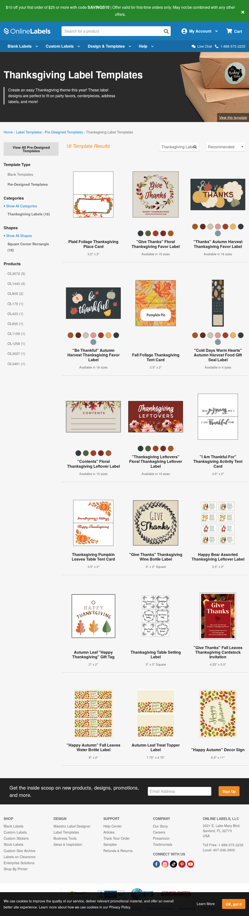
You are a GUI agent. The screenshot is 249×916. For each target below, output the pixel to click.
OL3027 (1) (16, 353)
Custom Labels (60, 46)
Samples (110, 844)
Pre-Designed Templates (64, 132)
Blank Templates (20, 174)
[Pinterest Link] (182, 863)
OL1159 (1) (16, 333)
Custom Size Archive (20, 850)
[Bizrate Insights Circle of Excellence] (152, 888)
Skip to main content (17, 10)
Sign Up (229, 791)
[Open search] (166, 31)
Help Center (112, 826)
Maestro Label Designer (71, 826)
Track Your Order (116, 838)
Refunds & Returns (118, 850)
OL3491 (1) (16, 363)
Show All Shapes (18, 235)
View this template (233, 117)
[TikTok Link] (174, 863)
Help (143, 46)
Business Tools (65, 838)
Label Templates (29, 132)
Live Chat (204, 46)
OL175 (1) (15, 303)
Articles (109, 832)
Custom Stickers (16, 838)
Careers (159, 832)
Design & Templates (106, 46)
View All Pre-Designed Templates (31, 149)
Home (8, 132)
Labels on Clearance (20, 856)
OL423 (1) (15, 313)
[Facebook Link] (157, 863)
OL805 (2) (15, 293)
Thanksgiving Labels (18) (29, 213)
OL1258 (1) (16, 343)
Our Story (160, 826)
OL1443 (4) (16, 283)
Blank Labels (20, 46)
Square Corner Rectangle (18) (28, 246)
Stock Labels (13, 844)
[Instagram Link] (165, 863)
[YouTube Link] (190, 863)
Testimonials (162, 844)
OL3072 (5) (16, 273)
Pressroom (161, 838)
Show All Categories (21, 205)
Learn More (206, 903)
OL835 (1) (15, 323)
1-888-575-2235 (232, 46)
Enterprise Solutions (19, 862)
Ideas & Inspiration (67, 844)
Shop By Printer (16, 868)
